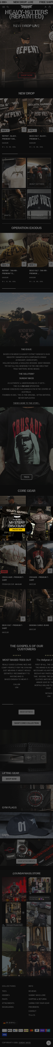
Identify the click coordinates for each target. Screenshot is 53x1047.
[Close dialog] (1, 508)
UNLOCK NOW (17, 530)
